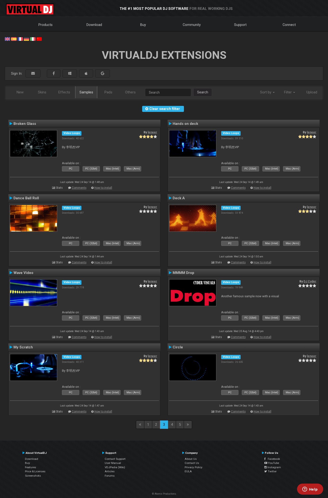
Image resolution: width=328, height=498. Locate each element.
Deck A (179, 198)
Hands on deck (185, 123)
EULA (188, 471)
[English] (7, 38)
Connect (289, 25)
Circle (178, 347)
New (20, 92)
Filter (288, 92)
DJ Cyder (310, 281)
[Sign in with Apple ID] (86, 73)
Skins (42, 92)
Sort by (266, 92)
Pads (108, 92)
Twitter (272, 471)
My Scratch (23, 347)
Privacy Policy (193, 467)
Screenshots (33, 475)
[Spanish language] (13, 38)
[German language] (26, 38)
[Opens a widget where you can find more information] (310, 490)
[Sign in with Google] (102, 73)
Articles (110, 471)
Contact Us (192, 463)
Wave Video (23, 273)
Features (30, 467)
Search (202, 92)
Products (45, 25)
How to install (103, 187)
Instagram (274, 467)
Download (94, 25)
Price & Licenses (35, 471)
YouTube (273, 463)
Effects (64, 92)
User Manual (113, 463)
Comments (79, 187)
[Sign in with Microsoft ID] (69, 73)
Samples (86, 92)
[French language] (20, 38)
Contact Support (115, 459)
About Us (191, 459)
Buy (143, 25)
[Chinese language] (39, 38)
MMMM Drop (183, 273)
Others (130, 92)
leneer (152, 132)
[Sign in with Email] (33, 73)
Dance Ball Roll (26, 198)
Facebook (273, 459)
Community (192, 25)
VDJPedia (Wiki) (115, 467)
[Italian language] (32, 38)
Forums (110, 475)
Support (240, 25)
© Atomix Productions (164, 493)
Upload (311, 92)
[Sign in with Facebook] (54, 73)
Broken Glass (24, 123)
